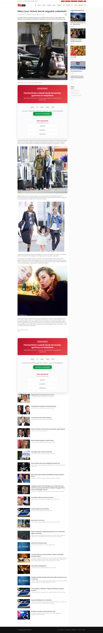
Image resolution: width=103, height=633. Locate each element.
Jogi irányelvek (68, 629)
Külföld (44, 5)
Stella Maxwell (74, 95)
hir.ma (21, 629)
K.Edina (22, 14)
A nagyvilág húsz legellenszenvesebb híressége (43, 406)
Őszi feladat (73, 57)
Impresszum (62, 629)
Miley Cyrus (73, 90)
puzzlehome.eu (42, 383)
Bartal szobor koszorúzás (37, 520)
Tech (64, 5)
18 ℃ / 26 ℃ (20, 1)
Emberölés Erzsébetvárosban (39, 543)
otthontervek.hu (42, 134)
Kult (72, 5)
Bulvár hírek (29, 14)
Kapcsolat (79, 629)
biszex (80, 95)
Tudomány (59, 5)
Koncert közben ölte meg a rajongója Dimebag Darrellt (45, 463)
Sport (75, 5)
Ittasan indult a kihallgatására (38, 565)
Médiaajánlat (74, 629)
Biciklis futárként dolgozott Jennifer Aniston (42, 440)
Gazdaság (49, 5)
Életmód (68, 5)
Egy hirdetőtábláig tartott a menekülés (41, 600)
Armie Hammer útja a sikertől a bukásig (41, 417)
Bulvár (54, 5)
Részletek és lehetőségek (42, 113)
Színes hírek (34, 14)
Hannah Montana (74, 92)
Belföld (39, 5)
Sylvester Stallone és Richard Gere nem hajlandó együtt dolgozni (48, 429)
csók (78, 90)
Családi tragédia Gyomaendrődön (40, 508)
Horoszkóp (80, 5)
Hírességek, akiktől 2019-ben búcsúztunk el (42, 497)
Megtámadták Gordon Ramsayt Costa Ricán (42, 394)
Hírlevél (83, 629)
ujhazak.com (42, 125)
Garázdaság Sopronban (76, 71)
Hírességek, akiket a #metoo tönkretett (41, 451)
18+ (25, 14)
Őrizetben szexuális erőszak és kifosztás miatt (43, 611)
